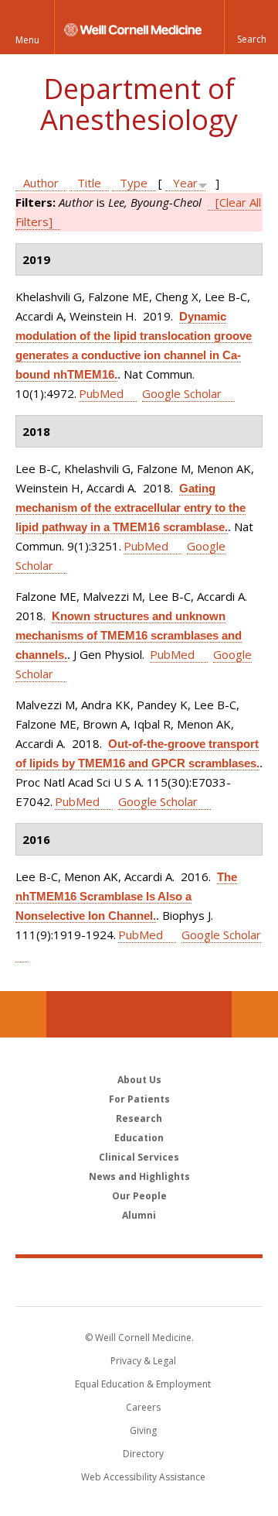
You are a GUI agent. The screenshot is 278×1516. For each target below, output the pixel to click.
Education (139, 1137)
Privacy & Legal (143, 1360)
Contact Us (255, 1014)
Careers (143, 1407)
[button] (251, 27)
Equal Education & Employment (143, 1384)
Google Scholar (182, 393)
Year (185, 182)
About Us (139, 1079)
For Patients (139, 1099)
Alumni (139, 1215)
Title (89, 182)
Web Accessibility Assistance (143, 1476)
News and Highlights (139, 1176)
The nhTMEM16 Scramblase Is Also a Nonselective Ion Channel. (126, 896)
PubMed (101, 393)
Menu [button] (27, 39)
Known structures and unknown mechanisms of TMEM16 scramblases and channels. (128, 635)
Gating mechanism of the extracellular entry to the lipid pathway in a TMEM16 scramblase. (130, 507)
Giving (143, 1430)
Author (41, 182)
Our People (139, 1195)
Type (133, 182)
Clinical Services (139, 1157)
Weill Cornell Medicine (139, 1281)
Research (139, 1118)
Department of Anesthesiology (139, 104)
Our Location (23, 1014)
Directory (143, 1453)
